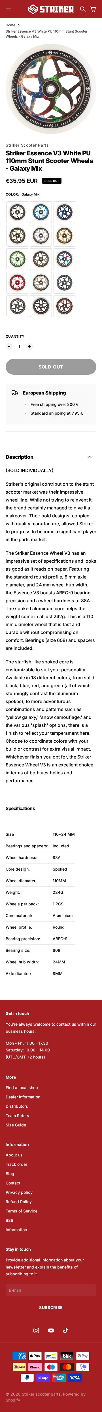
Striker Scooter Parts (27, 145)
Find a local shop (22, 1087)
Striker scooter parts (41, 1394)
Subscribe (51, 1307)
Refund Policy (19, 1201)
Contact (13, 1182)
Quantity (15, 336)
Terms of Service (21, 1211)
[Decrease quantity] (9, 346)
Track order (16, 1164)
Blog (10, 1173)
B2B (9, 1220)
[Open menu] (8, 9)
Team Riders (17, 1115)
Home (10, 25)
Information (16, 1229)
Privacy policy (19, 1192)
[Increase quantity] (29, 346)
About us (14, 1154)
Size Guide (16, 1124)
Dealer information (23, 1096)
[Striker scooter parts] (51, 9)
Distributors (17, 1106)
